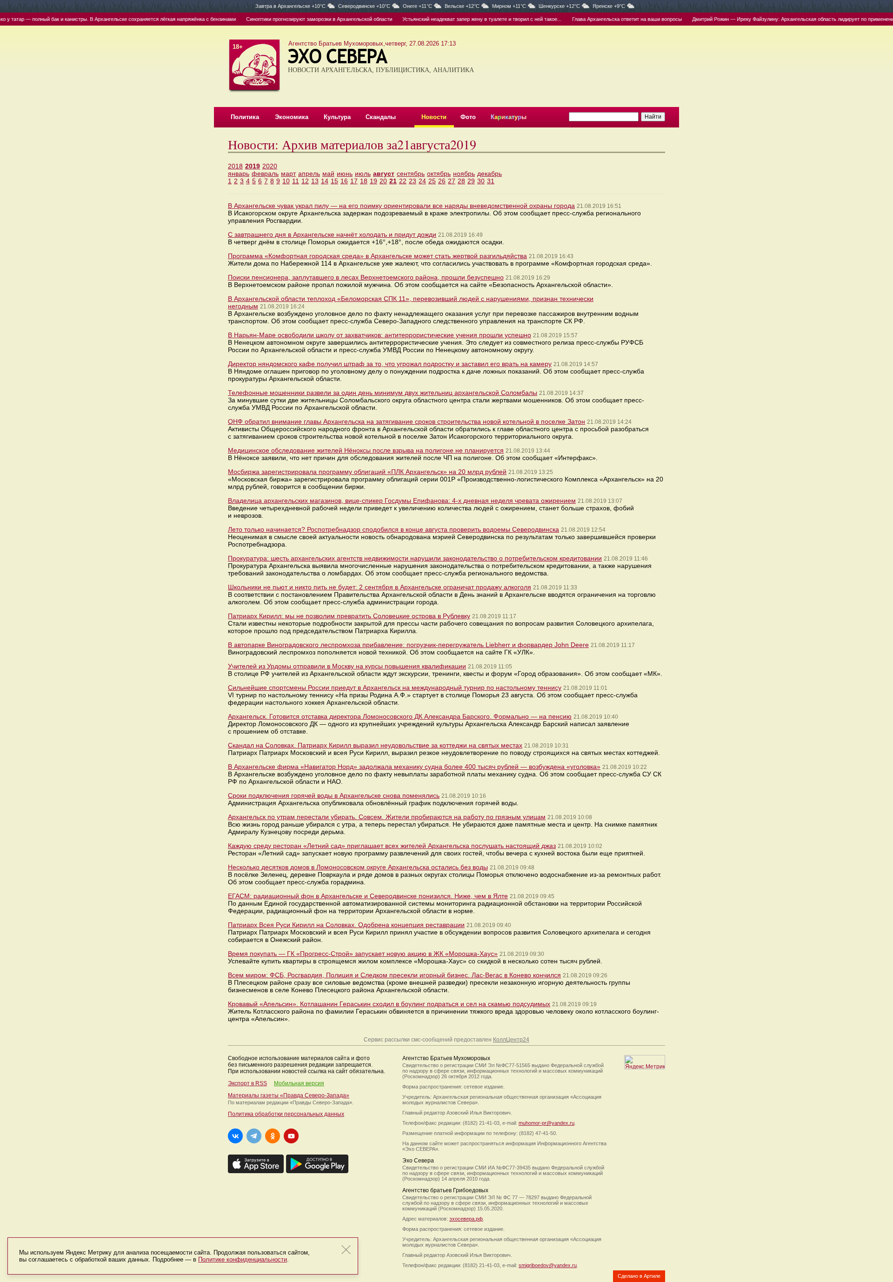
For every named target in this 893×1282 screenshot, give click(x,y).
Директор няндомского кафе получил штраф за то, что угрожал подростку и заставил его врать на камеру (390, 363)
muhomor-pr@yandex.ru (546, 1123)
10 (286, 181)
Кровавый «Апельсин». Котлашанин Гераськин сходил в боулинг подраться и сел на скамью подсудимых (389, 1004)
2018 (235, 166)
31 (490, 181)
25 (432, 181)
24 (422, 181)
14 (324, 181)
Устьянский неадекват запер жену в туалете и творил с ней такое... (457, 19)
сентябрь (411, 173)
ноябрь (464, 173)
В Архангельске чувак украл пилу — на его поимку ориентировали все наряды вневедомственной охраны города (401, 205)
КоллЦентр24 (511, 1039)
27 (451, 181)
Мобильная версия (299, 1083)
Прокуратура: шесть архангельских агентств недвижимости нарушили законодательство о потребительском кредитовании (415, 558)
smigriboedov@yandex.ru (548, 1265)
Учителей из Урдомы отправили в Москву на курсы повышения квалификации (347, 666)
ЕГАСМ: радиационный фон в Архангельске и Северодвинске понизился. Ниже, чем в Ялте (368, 896)
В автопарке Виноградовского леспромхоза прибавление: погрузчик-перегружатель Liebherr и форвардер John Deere (408, 644)
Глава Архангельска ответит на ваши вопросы (603, 19)
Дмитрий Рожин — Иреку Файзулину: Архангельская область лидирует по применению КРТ (776, 19)
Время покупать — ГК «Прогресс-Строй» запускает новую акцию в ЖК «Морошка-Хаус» (363, 953)
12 (305, 181)
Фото (468, 117)
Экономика (291, 117)
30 (481, 181)
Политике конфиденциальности (242, 1259)
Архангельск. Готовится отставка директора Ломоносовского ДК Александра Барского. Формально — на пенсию (400, 716)
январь (238, 173)
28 (461, 181)
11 (295, 181)
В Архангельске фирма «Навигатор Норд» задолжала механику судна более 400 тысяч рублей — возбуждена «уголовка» (414, 766)
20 (383, 181)
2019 (252, 166)
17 (354, 181)
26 (442, 181)
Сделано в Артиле (639, 1276)
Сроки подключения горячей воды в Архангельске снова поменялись (334, 795)
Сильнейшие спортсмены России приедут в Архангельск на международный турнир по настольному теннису (394, 687)
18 (363, 181)
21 (393, 181)
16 (344, 181)
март (288, 173)
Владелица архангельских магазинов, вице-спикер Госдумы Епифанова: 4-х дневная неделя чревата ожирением (402, 500)
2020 (269, 166)
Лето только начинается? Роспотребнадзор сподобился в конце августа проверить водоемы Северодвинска (393, 529)
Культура (337, 117)
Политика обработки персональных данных (286, 1114)
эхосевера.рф (466, 1219)
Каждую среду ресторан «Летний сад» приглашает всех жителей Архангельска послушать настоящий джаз (392, 845)
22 (403, 181)
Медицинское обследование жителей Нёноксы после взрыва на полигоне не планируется (366, 450)
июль (363, 173)
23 (412, 181)
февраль (265, 173)
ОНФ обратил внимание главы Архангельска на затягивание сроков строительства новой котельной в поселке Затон (406, 421)
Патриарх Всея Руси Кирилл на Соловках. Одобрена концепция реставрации (346, 924)
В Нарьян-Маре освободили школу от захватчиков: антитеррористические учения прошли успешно (379, 335)
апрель (309, 173)
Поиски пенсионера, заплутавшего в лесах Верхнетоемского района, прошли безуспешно (366, 277)
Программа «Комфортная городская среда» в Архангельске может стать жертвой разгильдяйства (377, 256)
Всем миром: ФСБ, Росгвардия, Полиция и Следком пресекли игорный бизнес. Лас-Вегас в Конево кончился (394, 975)
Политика (245, 117)
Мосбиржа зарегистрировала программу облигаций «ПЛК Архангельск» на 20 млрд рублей (367, 471)
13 (315, 181)
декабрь (489, 173)
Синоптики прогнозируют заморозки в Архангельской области (295, 19)
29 (471, 181)
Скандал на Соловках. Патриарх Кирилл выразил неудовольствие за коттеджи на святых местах (375, 745)
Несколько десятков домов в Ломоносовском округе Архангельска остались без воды (358, 867)
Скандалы (381, 117)
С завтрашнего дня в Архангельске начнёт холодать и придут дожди (332, 234)
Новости (433, 117)
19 (373, 181)
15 (334, 181)
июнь (345, 173)
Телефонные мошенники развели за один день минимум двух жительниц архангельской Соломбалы (382, 392)
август (383, 173)
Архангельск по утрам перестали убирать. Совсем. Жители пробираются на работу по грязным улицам (387, 817)
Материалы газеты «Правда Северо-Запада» (288, 1095)
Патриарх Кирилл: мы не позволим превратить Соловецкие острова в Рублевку (349, 616)
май (328, 173)
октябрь (439, 173)
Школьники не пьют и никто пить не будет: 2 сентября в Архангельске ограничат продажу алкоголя (379, 587)
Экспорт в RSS (247, 1083)
